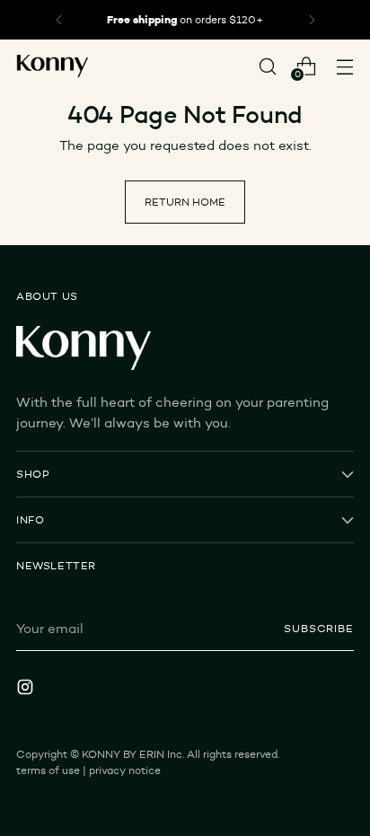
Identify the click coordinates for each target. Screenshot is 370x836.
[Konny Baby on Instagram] (27, 689)
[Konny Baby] (52, 67)
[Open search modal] (267, 66)
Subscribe (319, 628)
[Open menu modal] (344, 66)
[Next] (311, 20)
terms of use (48, 770)
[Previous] (59, 20)
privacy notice (125, 770)
